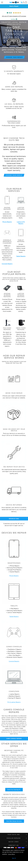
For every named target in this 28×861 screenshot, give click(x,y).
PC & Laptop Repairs (14, 702)
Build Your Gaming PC (14, 789)
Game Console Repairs (14, 738)
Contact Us (14, 845)
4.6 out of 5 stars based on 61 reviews (14, 16)
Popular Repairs (14, 838)
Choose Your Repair (14, 57)
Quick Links (14, 841)
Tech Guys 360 (13, 834)
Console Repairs (14, 661)
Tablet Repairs (14, 616)
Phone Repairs (14, 575)
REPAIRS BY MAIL (14, 518)
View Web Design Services (14, 821)
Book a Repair (14, 6)
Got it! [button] (14, 858)
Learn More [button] (11, 854)
